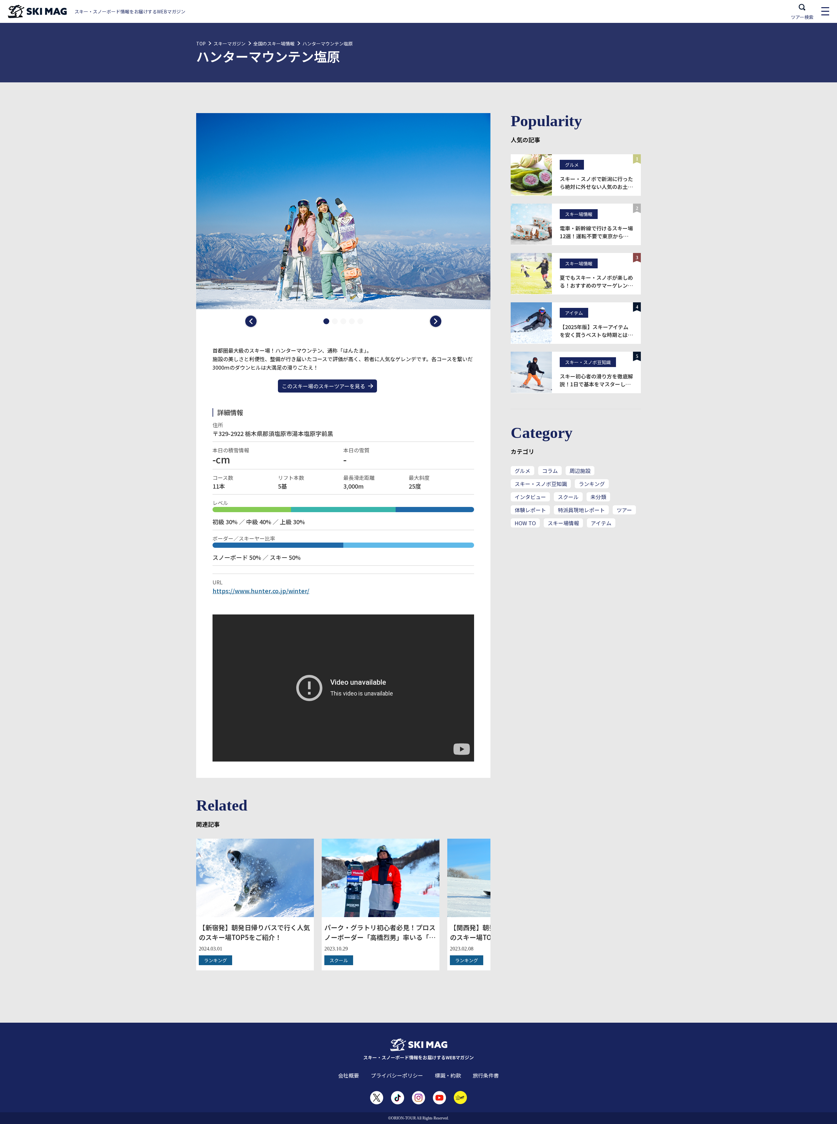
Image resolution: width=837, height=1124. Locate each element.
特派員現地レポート (581, 510)
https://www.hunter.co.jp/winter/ (261, 590)
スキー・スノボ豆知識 (541, 484)
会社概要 (348, 1075)
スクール (568, 497)
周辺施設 (580, 471)
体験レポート (530, 510)
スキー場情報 (563, 523)
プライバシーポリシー (397, 1075)
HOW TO (525, 523)
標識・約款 (448, 1075)
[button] (251, 321)
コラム (550, 471)
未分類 (598, 497)
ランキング (592, 484)
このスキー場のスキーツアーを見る (323, 386)
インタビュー (530, 497)
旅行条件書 (486, 1075)
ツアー (624, 510)
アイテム (601, 523)
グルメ (522, 471)
